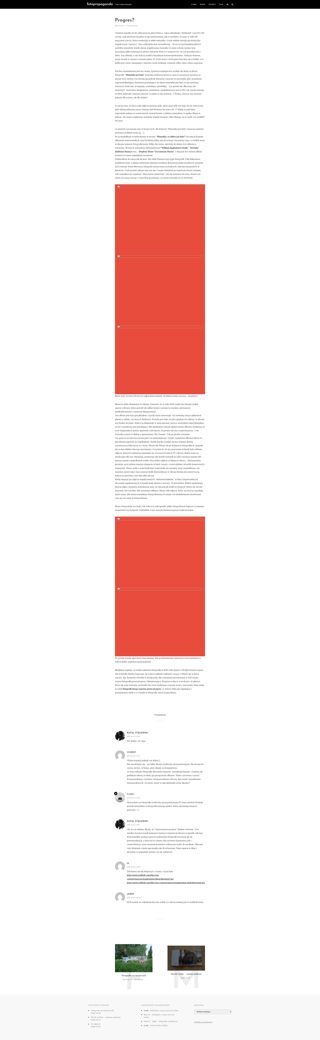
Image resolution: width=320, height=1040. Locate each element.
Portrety (212, 4)
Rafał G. (147, 1021)
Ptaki (221, 4)
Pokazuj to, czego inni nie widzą (164, 1011)
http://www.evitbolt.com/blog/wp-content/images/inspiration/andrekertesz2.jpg (166, 883)
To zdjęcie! (95, 1024)
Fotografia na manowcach (134, 976)
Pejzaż (202, 4)
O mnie (193, 4)
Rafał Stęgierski (137, 733)
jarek (130, 894)
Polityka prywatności (203, 1022)
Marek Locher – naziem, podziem (186, 974)
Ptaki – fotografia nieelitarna (164, 1021)
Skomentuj (138, 979)
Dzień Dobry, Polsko (159, 1026)
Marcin (147, 1015)
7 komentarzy (131, 26)
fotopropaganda (100, 4)
